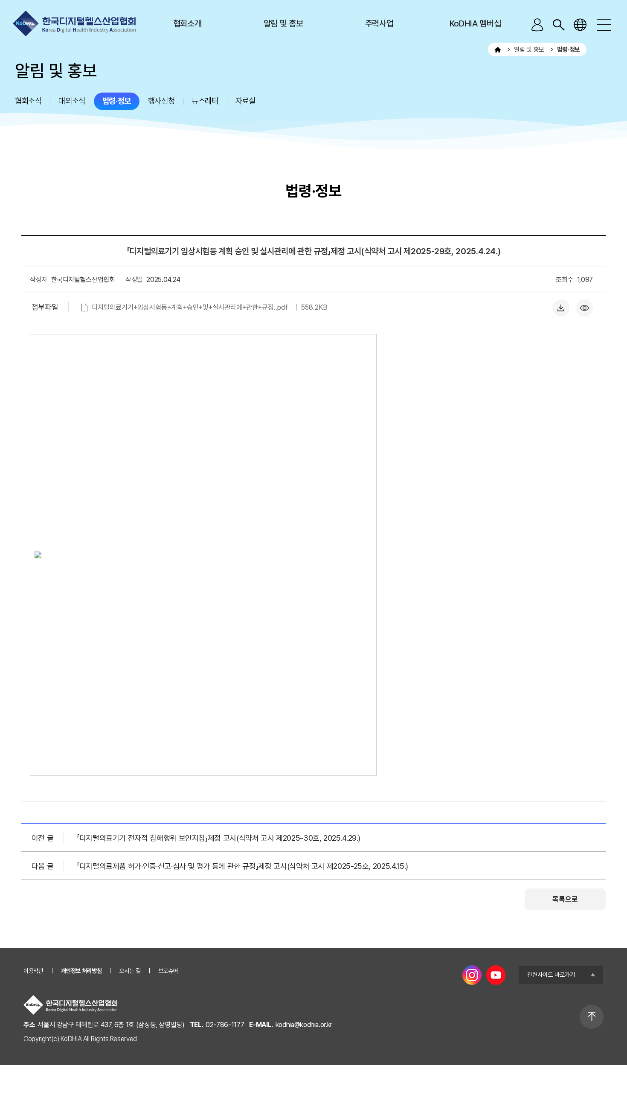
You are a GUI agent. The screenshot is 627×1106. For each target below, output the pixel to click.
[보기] (586, 304)
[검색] (558, 24)
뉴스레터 (205, 101)
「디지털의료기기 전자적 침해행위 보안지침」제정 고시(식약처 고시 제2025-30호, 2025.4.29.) (218, 837)
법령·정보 (116, 101)
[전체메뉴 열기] (603, 24)
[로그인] (537, 24)
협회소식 (28, 101)
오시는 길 (129, 970)
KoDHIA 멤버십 (475, 23)
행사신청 (161, 101)
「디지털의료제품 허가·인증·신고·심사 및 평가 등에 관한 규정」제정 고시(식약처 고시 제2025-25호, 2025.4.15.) (242, 866)
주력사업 (379, 23)
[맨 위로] (592, 1017)
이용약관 (33, 970)
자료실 (245, 101)
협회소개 (187, 23)
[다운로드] (563, 304)
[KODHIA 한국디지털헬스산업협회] (74, 23)
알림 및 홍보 (283, 23)
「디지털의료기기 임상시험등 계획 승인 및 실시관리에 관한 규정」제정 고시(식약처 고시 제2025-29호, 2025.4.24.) (314, 251)
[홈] (497, 49)
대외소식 (71, 101)
